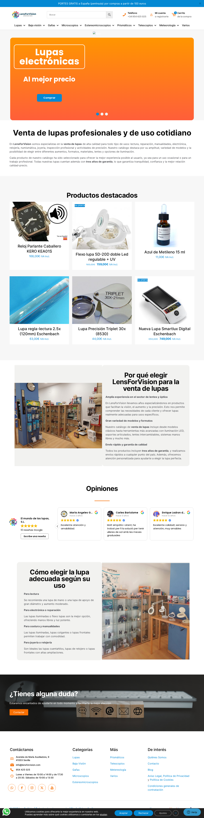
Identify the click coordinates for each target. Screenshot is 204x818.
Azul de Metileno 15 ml (164, 252)
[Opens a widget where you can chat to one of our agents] (192, 812)
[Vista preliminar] (64, 227)
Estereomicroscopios (85, 782)
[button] (57, 526)
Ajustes (163, 813)
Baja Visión (79, 763)
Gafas (76, 769)
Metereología (118, 769)
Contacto (153, 763)
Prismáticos (117, 757)
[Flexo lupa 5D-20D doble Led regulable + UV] (102, 231)
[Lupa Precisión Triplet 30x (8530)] (102, 306)
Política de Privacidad (176, 775)
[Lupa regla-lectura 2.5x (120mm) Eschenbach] (39, 306)
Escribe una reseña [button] (35, 536)
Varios (114, 775)
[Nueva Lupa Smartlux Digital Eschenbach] (164, 306)
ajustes (103, 814)
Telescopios (117, 763)
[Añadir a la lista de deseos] (64, 220)
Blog (150, 769)
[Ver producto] (64, 213)
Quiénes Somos (157, 757)
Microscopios (81, 775)
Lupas (76, 757)
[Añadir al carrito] (64, 206)
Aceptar (123, 813)
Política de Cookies (161, 779)
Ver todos (101, 90)
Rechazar (143, 813)
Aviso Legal (155, 775)
